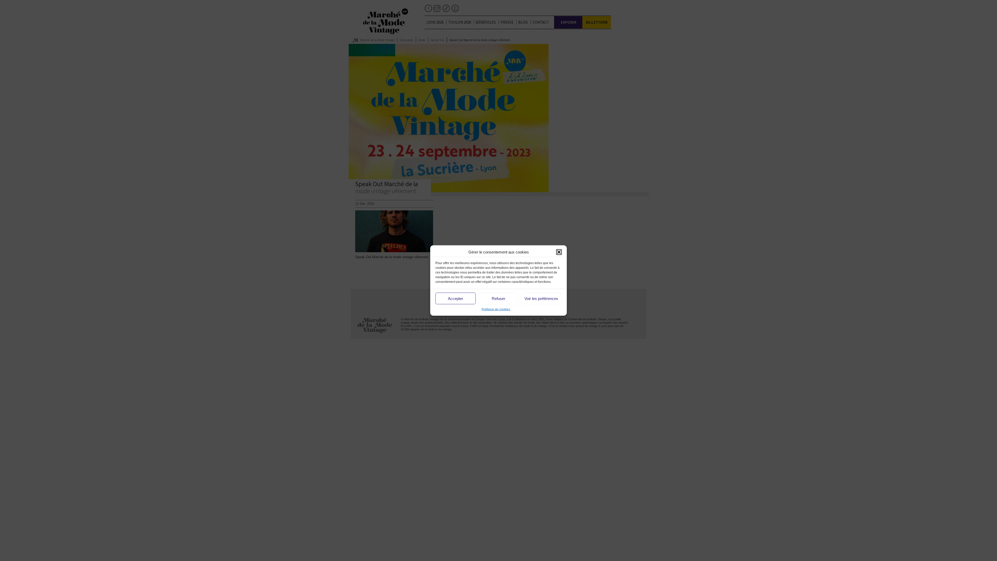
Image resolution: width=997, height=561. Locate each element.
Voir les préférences (541, 298)
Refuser (498, 298)
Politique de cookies (496, 309)
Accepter (455, 298)
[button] (559, 252)
